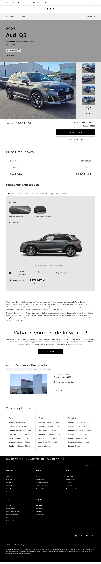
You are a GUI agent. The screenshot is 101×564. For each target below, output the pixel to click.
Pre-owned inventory (42, 482)
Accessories (9, 517)
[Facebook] (76, 535)
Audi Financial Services (12, 511)
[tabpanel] (50, 243)
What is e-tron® (10, 479)
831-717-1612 (38, 459)
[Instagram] (92, 535)
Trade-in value (70, 479)
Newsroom (39, 511)
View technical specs (19, 280)
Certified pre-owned (42, 485)
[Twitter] (81, 535)
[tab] (11, 193)
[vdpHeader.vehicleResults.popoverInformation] (18, 50)
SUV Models (9, 482)
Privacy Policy (40, 514)
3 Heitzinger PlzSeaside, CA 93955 (63, 376)
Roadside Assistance (12, 524)
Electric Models (10, 485)
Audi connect (10, 521)
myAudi (8, 505)
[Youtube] (87, 535)
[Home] (50, 9)
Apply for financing (71, 489)
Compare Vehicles (41, 489)
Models (8, 476)
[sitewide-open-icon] (94, 3)
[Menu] (7, 9)
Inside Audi (9, 489)
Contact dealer (70, 476)
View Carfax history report (40, 284)
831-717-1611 (43, 3)
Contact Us (39, 505)
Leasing (68, 482)
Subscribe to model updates (14, 492)
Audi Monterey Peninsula (15, 3)
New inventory (40, 479)
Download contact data (65, 382)
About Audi (39, 508)
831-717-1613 (58, 459)
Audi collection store (12, 514)
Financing (69, 485)
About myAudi (10, 508)
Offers (38, 476)
